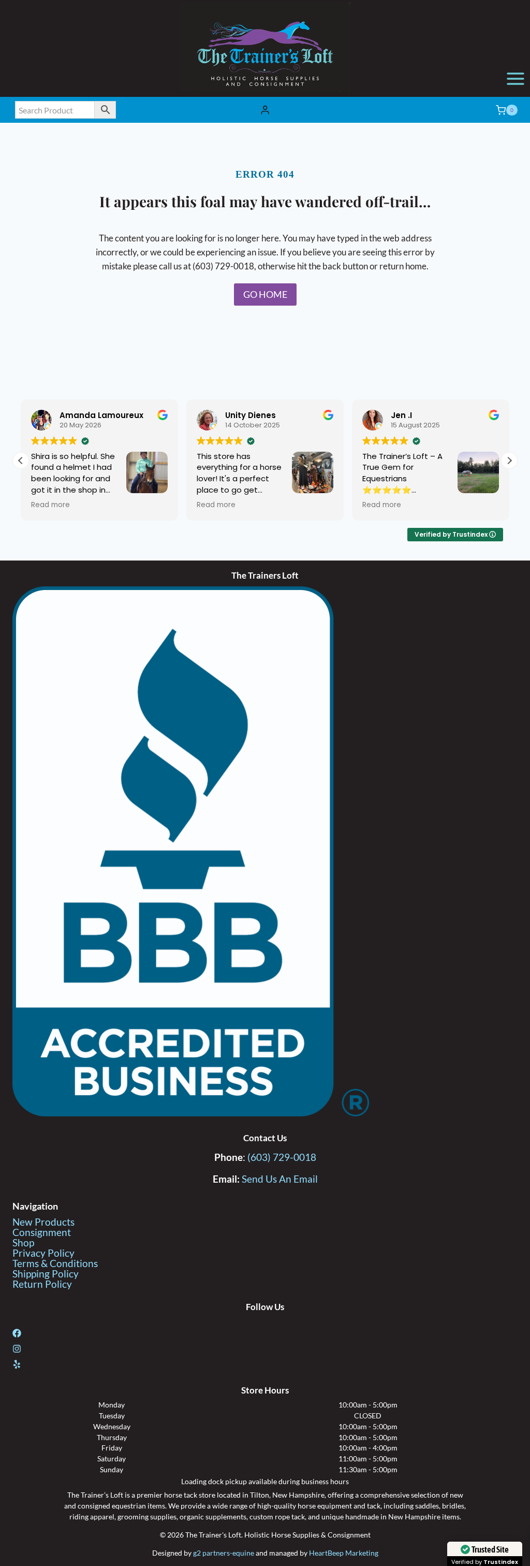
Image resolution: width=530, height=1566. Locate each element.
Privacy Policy (43, 1253)
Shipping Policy (45, 1274)
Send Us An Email (280, 1179)
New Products (43, 1222)
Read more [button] (50, 505)
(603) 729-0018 (281, 1157)
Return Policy (42, 1284)
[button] (509, 460)
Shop (23, 1242)
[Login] (265, 110)
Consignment (41, 1232)
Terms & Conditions (55, 1263)
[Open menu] (515, 78)
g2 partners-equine (223, 1552)
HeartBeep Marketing (343, 1552)
